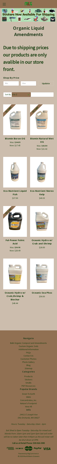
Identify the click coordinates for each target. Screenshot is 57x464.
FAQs (28, 352)
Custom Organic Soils (28, 346)
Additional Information (29, 349)
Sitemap (28, 368)
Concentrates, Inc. (28, 400)
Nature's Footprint (28, 403)
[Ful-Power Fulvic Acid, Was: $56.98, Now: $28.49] (15, 221)
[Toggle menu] (4, 4)
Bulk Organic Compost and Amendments (28, 343)
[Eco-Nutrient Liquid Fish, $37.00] (15, 172)
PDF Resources (28, 386)
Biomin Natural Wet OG (42, 140)
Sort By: (8, 94)
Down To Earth (28, 393)
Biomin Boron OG (15, 138)
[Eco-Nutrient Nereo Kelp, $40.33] (42, 172)
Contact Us (28, 355)
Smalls (28, 382)
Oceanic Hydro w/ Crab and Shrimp (42, 242)
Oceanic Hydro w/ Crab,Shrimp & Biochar (15, 296)
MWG (28, 397)
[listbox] (21, 94)
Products (28, 376)
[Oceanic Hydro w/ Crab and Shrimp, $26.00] (42, 221)
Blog (28, 365)
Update (46, 83)
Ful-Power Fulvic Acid (15, 242)
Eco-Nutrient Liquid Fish (15, 192)
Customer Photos (28, 359)
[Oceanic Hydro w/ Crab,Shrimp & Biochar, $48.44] (15, 274)
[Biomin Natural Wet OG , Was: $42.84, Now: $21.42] (42, 120)
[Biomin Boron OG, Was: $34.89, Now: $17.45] (15, 120)
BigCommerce (33, 453)
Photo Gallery (28, 362)
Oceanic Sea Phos (42, 292)
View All (28, 406)
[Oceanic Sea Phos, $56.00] (42, 274)
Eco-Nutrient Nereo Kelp (42, 192)
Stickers (28, 379)
